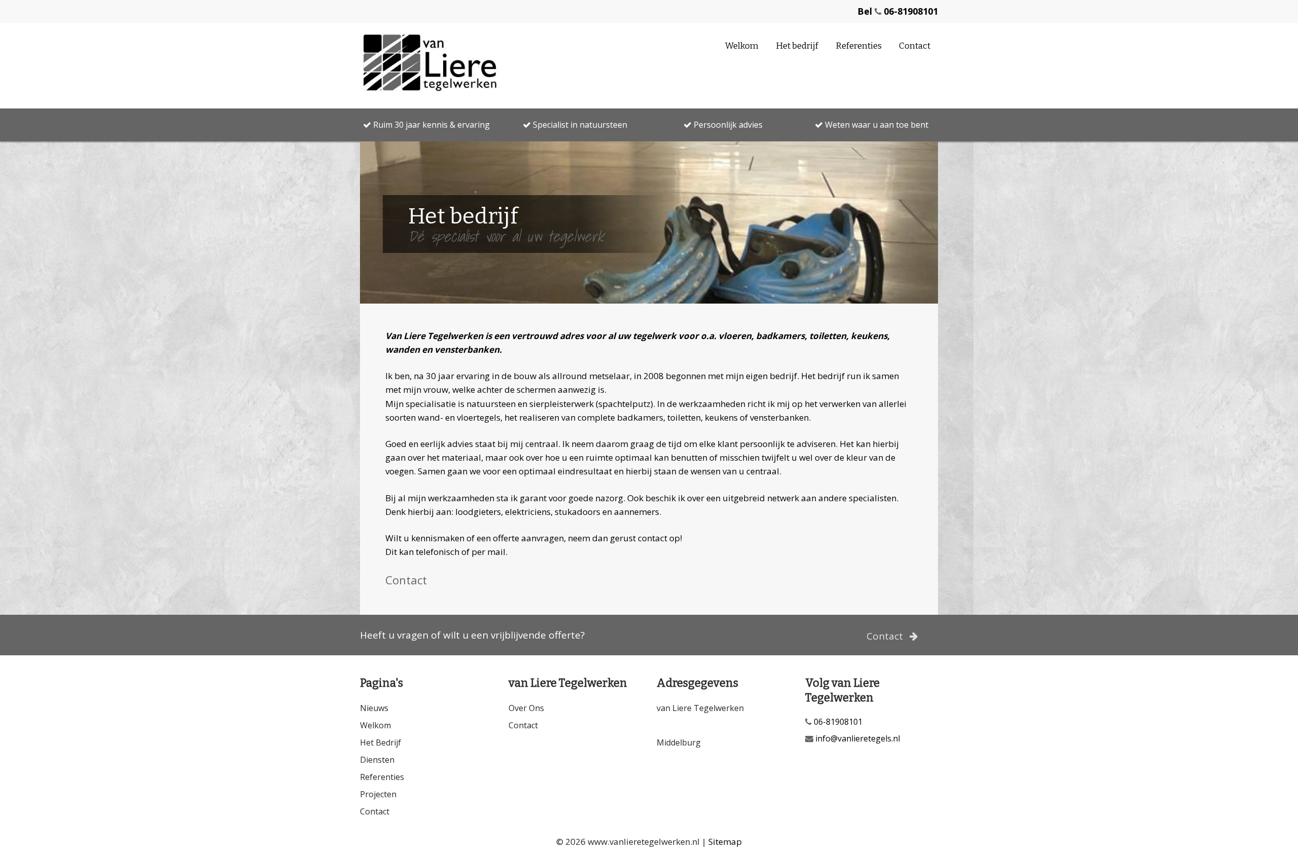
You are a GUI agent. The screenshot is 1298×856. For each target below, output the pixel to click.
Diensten (377, 759)
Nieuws (374, 708)
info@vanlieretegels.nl (856, 738)
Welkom (742, 46)
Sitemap (725, 841)
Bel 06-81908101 (897, 11)
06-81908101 (837, 722)
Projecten (378, 794)
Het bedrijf (797, 46)
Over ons (526, 708)
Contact (914, 46)
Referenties (859, 46)
